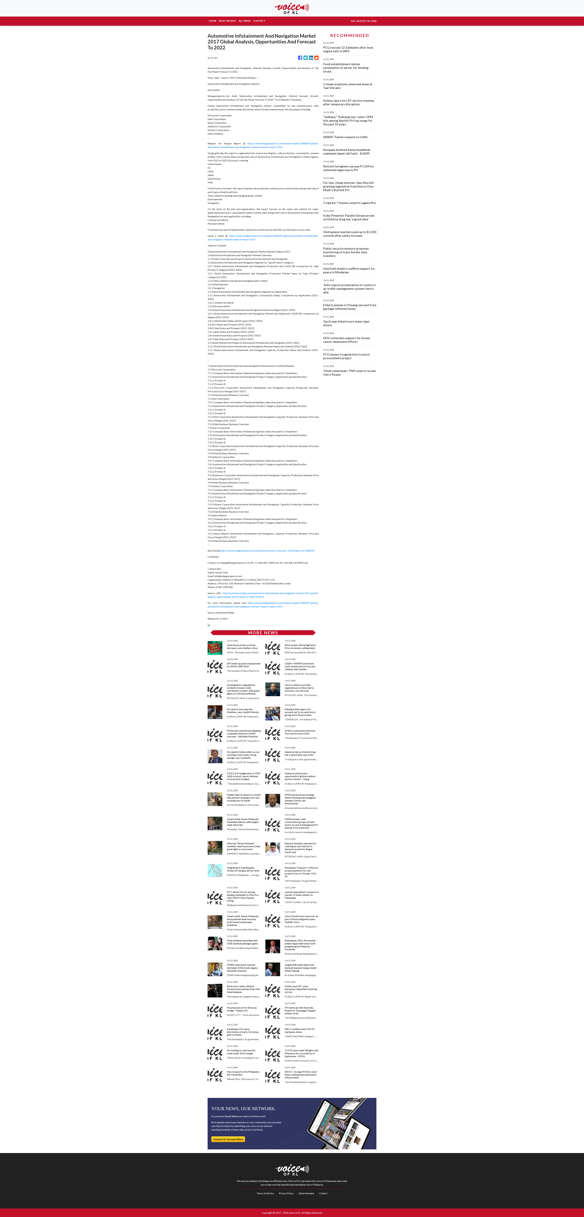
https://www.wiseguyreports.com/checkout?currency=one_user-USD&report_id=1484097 (267, 550)
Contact (323, 1193)
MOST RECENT (227, 20)
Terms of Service (265, 1193)
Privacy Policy (286, 1193)
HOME (212, 20)
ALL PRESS (245, 20)
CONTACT (259, 20)
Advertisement (306, 1193)
